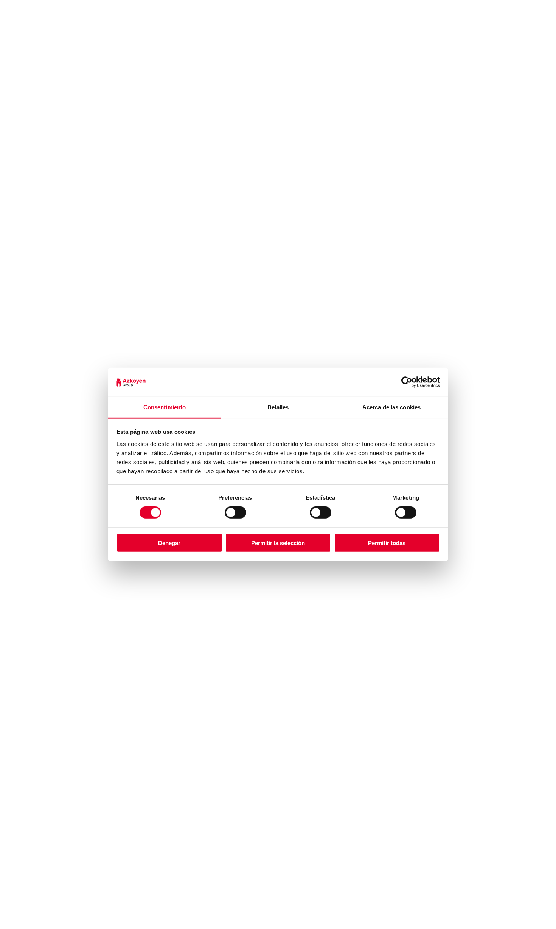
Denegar (169, 542)
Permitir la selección (278, 542)
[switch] (235, 512)
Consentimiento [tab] (164, 407)
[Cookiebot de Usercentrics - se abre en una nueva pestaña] (407, 382)
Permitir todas (386, 542)
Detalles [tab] (278, 407)
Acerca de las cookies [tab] (391, 407)
